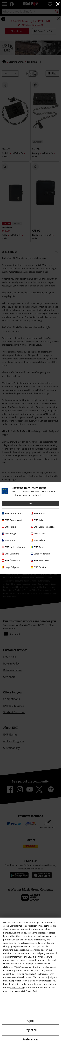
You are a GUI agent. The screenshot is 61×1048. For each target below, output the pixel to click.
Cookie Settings (17, 987)
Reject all (31, 1030)
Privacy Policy (32, 991)
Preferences (30, 1039)
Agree (30, 1020)
